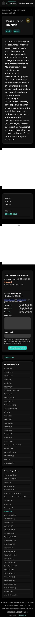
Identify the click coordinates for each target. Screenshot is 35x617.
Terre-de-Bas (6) (9, 580)
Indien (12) (7, 416)
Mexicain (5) (8, 437)
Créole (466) (8, 383)
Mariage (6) (8, 430)
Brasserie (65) (8, 376)
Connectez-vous (9, 300)
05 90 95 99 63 (11, 214)
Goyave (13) (8, 511)
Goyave (16, 31)
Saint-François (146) (10, 566)
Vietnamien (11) (9, 463)
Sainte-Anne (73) (9, 573)
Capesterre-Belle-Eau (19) (12, 493)
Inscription (29, 3)
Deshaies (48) (8, 500)
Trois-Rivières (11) (10, 588)
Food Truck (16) (9, 398)
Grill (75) (7, 412)
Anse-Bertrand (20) (10, 475)
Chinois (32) (8, 379)
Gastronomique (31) (10, 408)
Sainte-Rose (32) (9, 577)
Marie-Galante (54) (10, 537)
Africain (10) (8, 368)
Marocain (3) (8, 434)
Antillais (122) (8, 372)
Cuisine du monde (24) (11, 390)
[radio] (20, 305)
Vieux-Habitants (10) (11, 595)
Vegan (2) (7, 459)
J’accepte (22, 615)
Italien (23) (7, 419)
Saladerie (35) (8, 448)
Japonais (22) (8, 423)
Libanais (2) (8, 427)
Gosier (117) (8, 504)
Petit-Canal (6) (8, 548)
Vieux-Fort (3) (8, 591)
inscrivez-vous (21, 300)
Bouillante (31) (9, 489)
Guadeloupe (6, 10)
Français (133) (8, 401)
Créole (23, 10)
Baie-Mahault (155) (10, 479)
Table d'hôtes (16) (10, 452)
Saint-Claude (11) (9, 562)
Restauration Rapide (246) (12, 445)
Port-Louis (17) (9, 559)
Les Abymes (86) (9, 530)
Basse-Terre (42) (9, 486)
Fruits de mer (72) (10, 405)
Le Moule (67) (8, 526)
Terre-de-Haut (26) (10, 584)
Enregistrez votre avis (17, 348)
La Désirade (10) (9, 519)
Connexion (21, 3)
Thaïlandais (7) (9, 456)
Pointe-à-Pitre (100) (10, 555)
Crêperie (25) (8, 387)
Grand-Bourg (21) (10, 515)
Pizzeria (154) (8, 441)
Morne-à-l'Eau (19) (10, 540)
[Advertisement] (17, 168)
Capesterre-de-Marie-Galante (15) (15, 497)
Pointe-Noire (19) (9, 551)
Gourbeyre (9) (8, 508)
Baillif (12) (7, 482)
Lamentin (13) (8, 522)
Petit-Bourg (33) (9, 544)
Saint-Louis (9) (9, 570)
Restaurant (15, 10)
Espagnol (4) (8, 394)
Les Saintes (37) (9, 533)
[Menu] (3, 3)
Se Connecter (9, 357)
